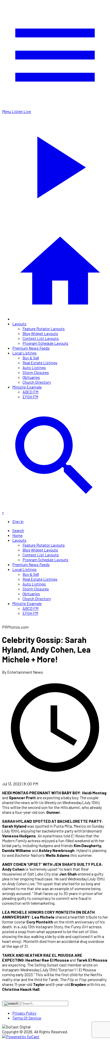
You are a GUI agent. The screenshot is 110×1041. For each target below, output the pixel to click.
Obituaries (31, 377)
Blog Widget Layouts (40, 333)
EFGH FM (30, 396)
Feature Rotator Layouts (44, 328)
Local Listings (24, 352)
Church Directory (37, 382)
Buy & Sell (31, 357)
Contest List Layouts (41, 338)
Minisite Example (27, 386)
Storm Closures (36, 372)
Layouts (19, 323)
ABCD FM (30, 391)
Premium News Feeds (31, 348)
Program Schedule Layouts (45, 343)
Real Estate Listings (40, 362)
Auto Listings (34, 367)
